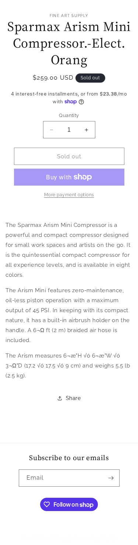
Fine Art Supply (55, 538)
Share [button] (73, 398)
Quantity (69, 115)
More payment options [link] (69, 194)
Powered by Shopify (95, 538)
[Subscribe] (111, 478)
